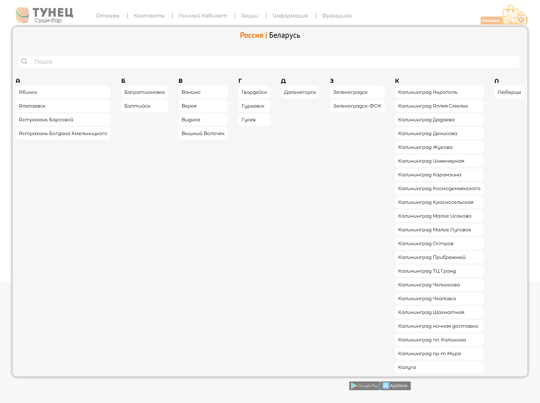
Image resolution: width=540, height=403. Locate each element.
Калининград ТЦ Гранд (427, 271)
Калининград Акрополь (428, 92)
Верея (189, 105)
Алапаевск (32, 105)
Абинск (28, 92)
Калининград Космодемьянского (439, 188)
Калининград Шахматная (431, 312)
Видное (191, 119)
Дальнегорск (300, 92)
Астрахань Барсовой (46, 119)
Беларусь (284, 35)
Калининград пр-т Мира (429, 353)
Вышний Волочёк (203, 133)
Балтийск (137, 105)
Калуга (407, 367)
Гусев (249, 119)
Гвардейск (254, 92)
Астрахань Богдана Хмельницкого (63, 133)
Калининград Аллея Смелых (433, 105)
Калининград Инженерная (431, 161)
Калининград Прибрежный (432, 257)
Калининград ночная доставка (438, 326)
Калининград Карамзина (429, 174)
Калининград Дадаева (426, 119)
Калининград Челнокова (429, 284)
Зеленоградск (350, 92)
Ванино (191, 92)
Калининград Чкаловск (427, 298)
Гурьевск (253, 105)
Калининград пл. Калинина (432, 339)
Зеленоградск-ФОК (357, 105)
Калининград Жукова (425, 147)
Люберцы (509, 92)
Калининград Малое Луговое (434, 229)
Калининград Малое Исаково (435, 216)
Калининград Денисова (427, 133)
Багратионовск (144, 92)
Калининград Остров (425, 243)
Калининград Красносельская (435, 202)
